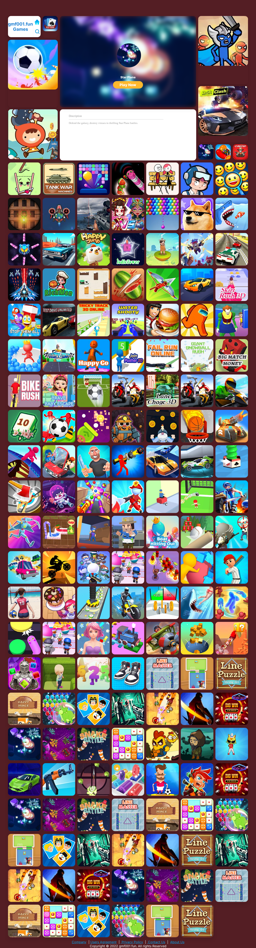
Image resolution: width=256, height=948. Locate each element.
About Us (177, 942)
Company (79, 942)
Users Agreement (103, 942)
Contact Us (156, 942)
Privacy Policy (132, 942)
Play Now (128, 85)
